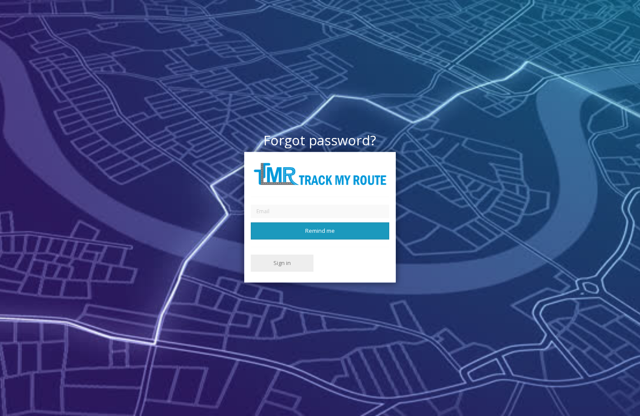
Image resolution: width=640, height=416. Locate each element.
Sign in (282, 263)
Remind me (320, 231)
